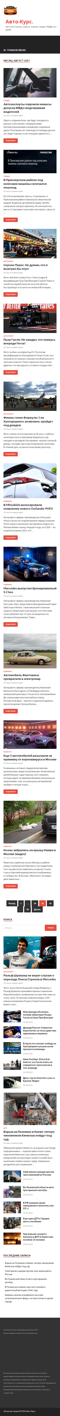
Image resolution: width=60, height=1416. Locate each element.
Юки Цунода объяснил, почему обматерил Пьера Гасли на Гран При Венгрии (38, 1014)
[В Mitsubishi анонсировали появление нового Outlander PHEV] (30, 481)
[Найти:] (30, 928)
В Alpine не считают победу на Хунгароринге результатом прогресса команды (39, 1046)
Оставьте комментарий (13, 115)
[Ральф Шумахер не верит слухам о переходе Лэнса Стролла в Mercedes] (30, 969)
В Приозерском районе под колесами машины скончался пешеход (25, 183)
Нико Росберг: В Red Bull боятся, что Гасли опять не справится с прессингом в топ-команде (37, 1063)
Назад (12, 903)
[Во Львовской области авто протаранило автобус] (12, 1197)
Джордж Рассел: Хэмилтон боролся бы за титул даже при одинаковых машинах (39, 1030)
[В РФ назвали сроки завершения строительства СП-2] (12, 1212)
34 (35, 903)
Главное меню (16, 50)
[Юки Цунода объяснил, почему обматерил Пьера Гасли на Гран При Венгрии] (12, 1021)
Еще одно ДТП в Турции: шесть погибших (36, 1220)
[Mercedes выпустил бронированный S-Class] (30, 565)
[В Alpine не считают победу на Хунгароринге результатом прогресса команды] (12, 1053)
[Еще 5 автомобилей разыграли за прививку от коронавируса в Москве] (30, 735)
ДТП (5, 1128)
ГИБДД (6, 100)
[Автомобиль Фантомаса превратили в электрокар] (30, 652)
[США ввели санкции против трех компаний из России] (12, 1181)
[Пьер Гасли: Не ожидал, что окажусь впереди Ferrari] (30, 319)
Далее (37, 909)
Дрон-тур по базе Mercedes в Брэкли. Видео (39, 1079)
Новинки (7, 501)
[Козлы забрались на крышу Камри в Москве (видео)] (30, 823)
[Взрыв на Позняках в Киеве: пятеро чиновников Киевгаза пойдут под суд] (30, 1125)
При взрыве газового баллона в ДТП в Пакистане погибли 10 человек (38, 1237)
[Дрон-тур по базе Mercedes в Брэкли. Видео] (12, 1087)
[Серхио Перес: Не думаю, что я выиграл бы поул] (30, 244)
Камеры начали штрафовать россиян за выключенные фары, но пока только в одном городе (29, 1298)
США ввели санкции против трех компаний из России (38, 1173)
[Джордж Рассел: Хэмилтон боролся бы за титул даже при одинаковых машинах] (12, 1037)
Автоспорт (8, 261)
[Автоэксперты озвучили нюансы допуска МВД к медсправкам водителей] (30, 84)
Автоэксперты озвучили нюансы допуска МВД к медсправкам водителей (27, 107)
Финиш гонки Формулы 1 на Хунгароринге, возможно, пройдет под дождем (28, 421)
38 (27, 909)
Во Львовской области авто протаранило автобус (38, 1188)
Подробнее (11, 140)
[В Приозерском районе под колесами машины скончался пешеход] (30, 162)
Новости (7, 752)
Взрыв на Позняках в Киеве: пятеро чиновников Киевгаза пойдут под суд (29, 1135)
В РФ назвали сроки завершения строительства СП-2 (38, 1205)
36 (50, 903)
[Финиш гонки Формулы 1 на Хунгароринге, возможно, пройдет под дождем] (30, 397)
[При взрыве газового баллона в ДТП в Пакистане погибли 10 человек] (12, 1243)
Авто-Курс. (19, 21)
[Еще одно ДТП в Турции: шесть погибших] (12, 1228)
